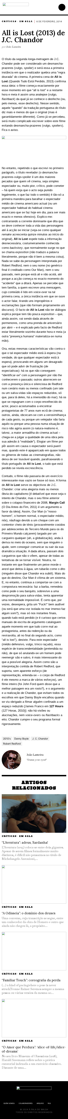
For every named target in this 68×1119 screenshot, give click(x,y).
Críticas (9, 21)
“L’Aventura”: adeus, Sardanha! (25, 843)
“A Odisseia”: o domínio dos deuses (28, 913)
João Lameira (13, 46)
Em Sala (26, 21)
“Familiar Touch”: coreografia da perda (31, 980)
